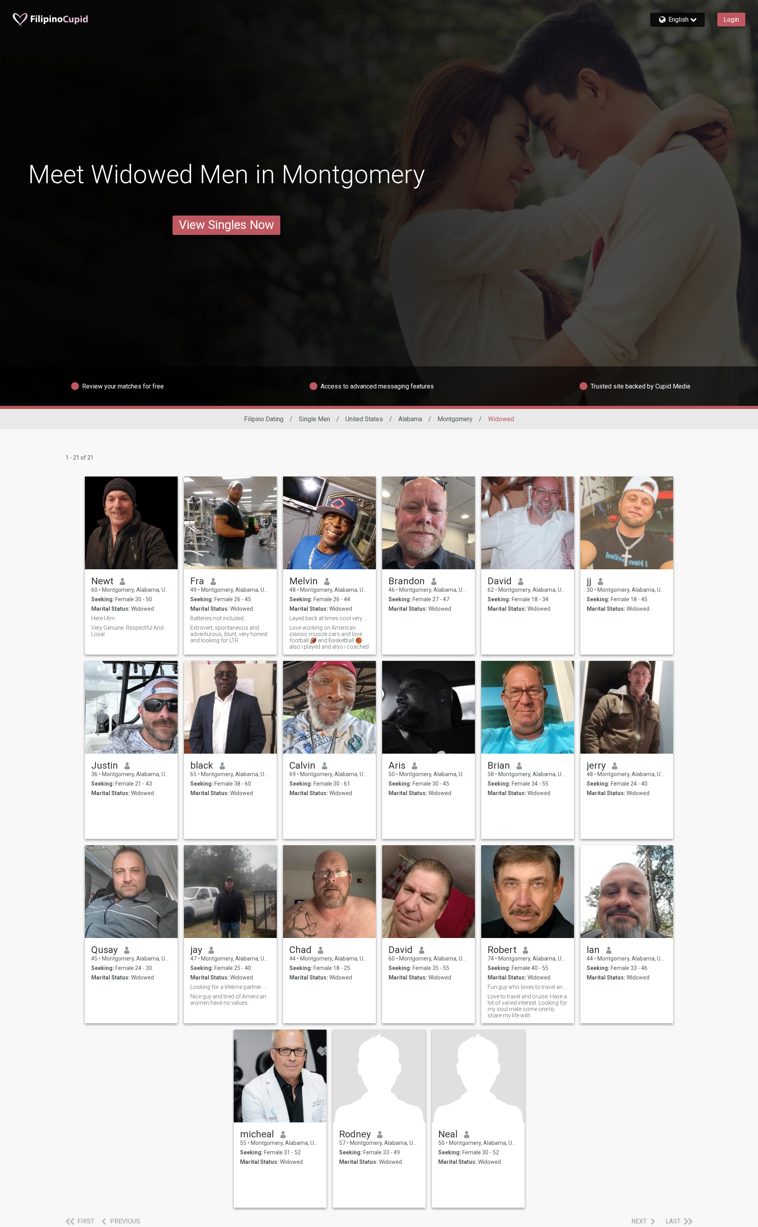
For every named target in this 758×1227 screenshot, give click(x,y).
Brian (499, 765)
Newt (102, 581)
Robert (502, 949)
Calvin (302, 765)
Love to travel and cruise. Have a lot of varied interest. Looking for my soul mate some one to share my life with (527, 1006)
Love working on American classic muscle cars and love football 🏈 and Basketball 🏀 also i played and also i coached (329, 637)
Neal (448, 1134)
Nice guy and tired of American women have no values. (228, 999)
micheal (257, 1134)
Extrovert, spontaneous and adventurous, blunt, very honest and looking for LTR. (229, 634)
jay (196, 949)
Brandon (406, 581)
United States (364, 419)
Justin (104, 765)
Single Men (314, 419)
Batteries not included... (218, 618)
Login (731, 19)
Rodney (355, 1134)
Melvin (303, 581)
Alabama (410, 419)
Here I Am (103, 618)
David (500, 581)
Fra (197, 581)
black (201, 765)
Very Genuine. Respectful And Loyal (127, 631)
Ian (593, 949)
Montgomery (455, 419)
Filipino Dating (263, 419)
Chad (300, 949)
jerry (596, 765)
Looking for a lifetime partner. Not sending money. (230, 987)
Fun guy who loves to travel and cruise (528, 987)
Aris (396, 765)
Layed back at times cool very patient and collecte (329, 618)
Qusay (104, 949)
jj (589, 581)
